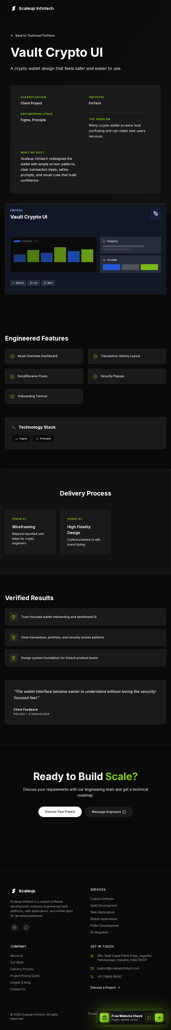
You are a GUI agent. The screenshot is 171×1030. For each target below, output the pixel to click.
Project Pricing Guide (24, 975)
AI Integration (99, 932)
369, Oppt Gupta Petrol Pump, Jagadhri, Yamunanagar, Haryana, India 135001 (124, 958)
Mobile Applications (104, 919)
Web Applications (102, 912)
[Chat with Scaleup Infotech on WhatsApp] (149, 1017)
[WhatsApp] (26, 927)
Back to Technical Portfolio (35, 35)
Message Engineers (106, 811)
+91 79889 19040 (109, 976)
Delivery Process (22, 969)
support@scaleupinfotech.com (118, 968)
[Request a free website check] (159, 1017)
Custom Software (102, 899)
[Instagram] (14, 927)
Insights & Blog (20, 982)
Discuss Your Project (60, 811)
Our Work (17, 962)
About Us (16, 955)
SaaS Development (104, 905)
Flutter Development (104, 925)
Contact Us (17, 989)
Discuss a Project (103, 987)
